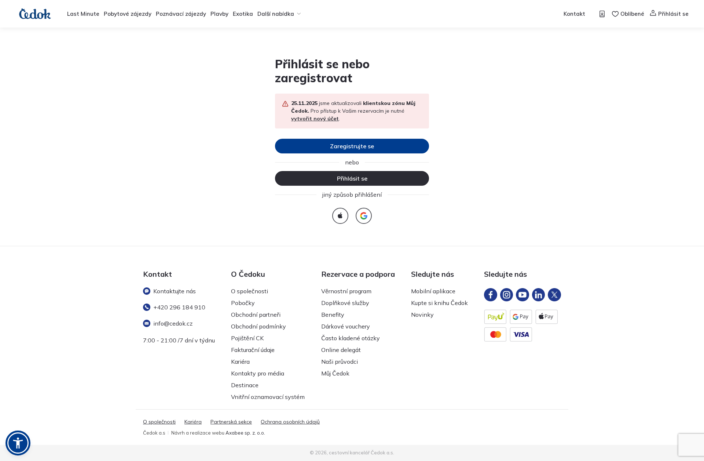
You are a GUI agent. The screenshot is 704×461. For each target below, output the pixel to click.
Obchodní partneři (255, 314)
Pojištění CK (247, 338)
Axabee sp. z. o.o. (245, 433)
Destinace (244, 385)
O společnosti (249, 291)
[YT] (522, 294)
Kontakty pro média (257, 373)
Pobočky (243, 302)
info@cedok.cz (172, 323)
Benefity (332, 314)
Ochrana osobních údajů (290, 421)
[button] (18, 443)
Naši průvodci (339, 361)
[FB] (490, 294)
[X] (554, 294)
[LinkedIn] (538, 294)
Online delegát (341, 349)
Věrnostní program (346, 291)
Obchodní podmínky (258, 326)
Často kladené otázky (350, 338)
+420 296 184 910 (179, 307)
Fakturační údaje (253, 349)
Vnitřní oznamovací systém (268, 396)
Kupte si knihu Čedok (439, 302)
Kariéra (240, 361)
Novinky (422, 314)
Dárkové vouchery (345, 326)
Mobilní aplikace (433, 291)
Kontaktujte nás (174, 291)
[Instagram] (506, 294)
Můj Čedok (335, 373)
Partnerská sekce (231, 421)
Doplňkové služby (345, 302)
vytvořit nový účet (315, 118)
